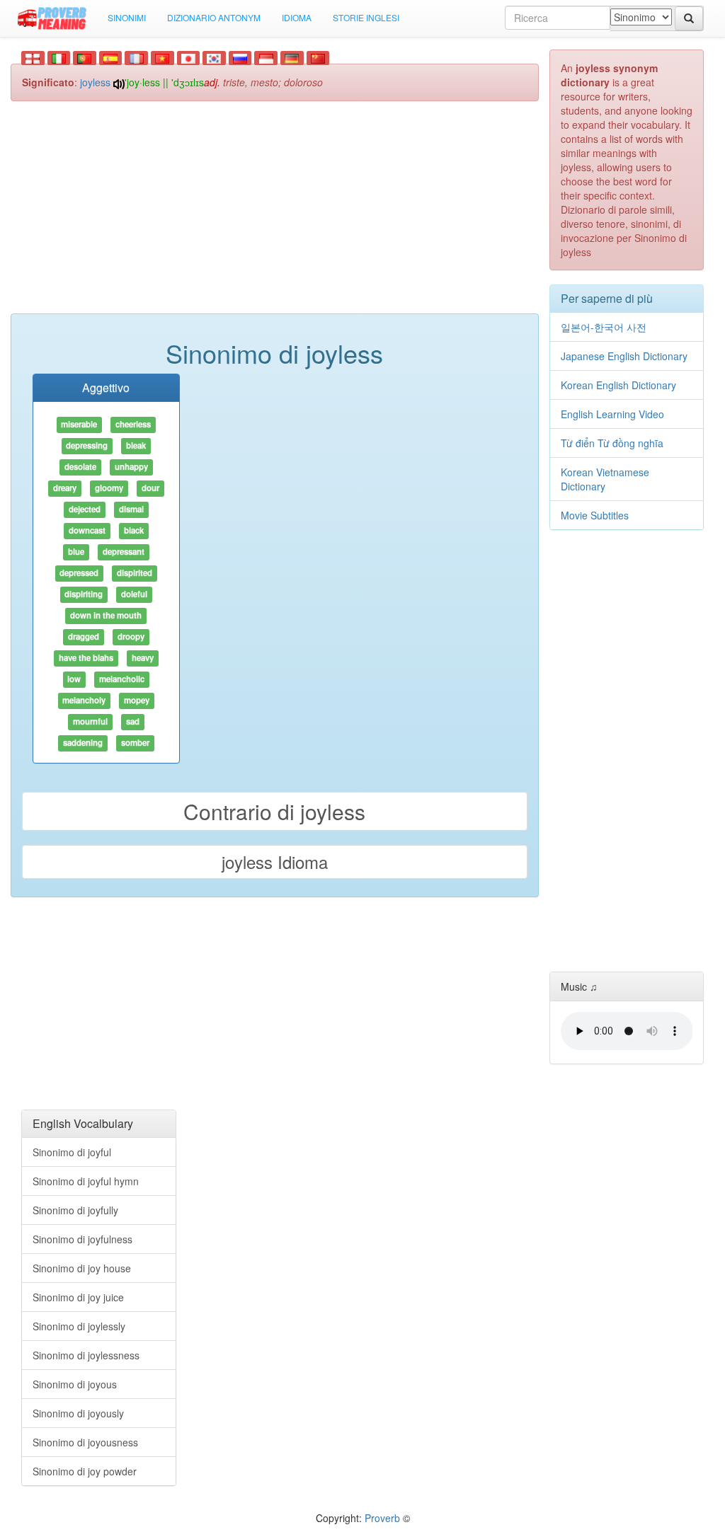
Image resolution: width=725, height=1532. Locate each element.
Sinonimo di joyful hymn (86, 1181)
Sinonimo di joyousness (85, 1442)
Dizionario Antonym (214, 17)
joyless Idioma (275, 861)
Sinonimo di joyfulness (82, 1239)
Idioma (297, 17)
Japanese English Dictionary (624, 356)
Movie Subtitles (595, 515)
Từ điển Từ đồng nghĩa (612, 443)
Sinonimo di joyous (75, 1384)
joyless (95, 82)
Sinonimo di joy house (82, 1268)
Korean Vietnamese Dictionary (605, 479)
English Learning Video (612, 414)
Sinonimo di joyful (72, 1152)
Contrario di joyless (274, 811)
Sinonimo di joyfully (75, 1210)
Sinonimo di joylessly (79, 1326)
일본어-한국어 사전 (603, 327)
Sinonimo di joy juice (78, 1297)
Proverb (382, 1518)
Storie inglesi (366, 17)
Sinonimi (127, 17)
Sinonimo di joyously (78, 1413)
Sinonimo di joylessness (86, 1355)
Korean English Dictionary (618, 385)
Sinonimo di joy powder (85, 1471)
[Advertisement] (275, 214)
